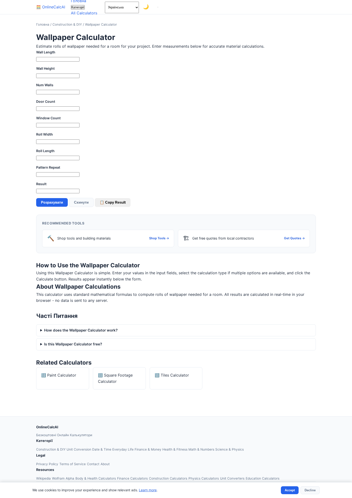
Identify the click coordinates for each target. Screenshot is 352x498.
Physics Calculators (203, 478)
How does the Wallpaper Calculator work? (81, 330)
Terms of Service (72, 464)
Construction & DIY (67, 24)
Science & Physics (229, 449)
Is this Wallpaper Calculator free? (73, 344)
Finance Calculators (132, 478)
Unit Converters (232, 478)
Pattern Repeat (48, 167)
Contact (93, 464)
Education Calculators (262, 478)
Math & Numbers (201, 449)
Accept (290, 490)
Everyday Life (123, 449)
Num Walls (44, 85)
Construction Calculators (168, 478)
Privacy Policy (47, 464)
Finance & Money (148, 449)
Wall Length (45, 52)
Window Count (48, 118)
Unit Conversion (79, 449)
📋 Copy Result (113, 202)
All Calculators (84, 13)
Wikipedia (43, 478)
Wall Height (45, 68)
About (105, 464)
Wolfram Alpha (63, 478)
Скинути (81, 202)
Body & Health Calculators (95, 478)
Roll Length (45, 151)
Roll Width (44, 134)
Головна (42, 24)
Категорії (77, 7)
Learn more (148, 490)
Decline (310, 490)
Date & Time (102, 449)
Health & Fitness (175, 449)
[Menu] (157, 7)
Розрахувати (52, 202)
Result (41, 184)
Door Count (45, 101)
